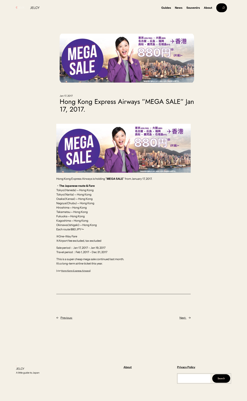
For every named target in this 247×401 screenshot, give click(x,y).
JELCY (35, 8)
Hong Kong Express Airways (75, 270)
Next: (183, 317)
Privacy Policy (186, 367)
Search (221, 378)
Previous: (66, 317)
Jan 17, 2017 (66, 95)
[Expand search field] (221, 7)
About (128, 367)
